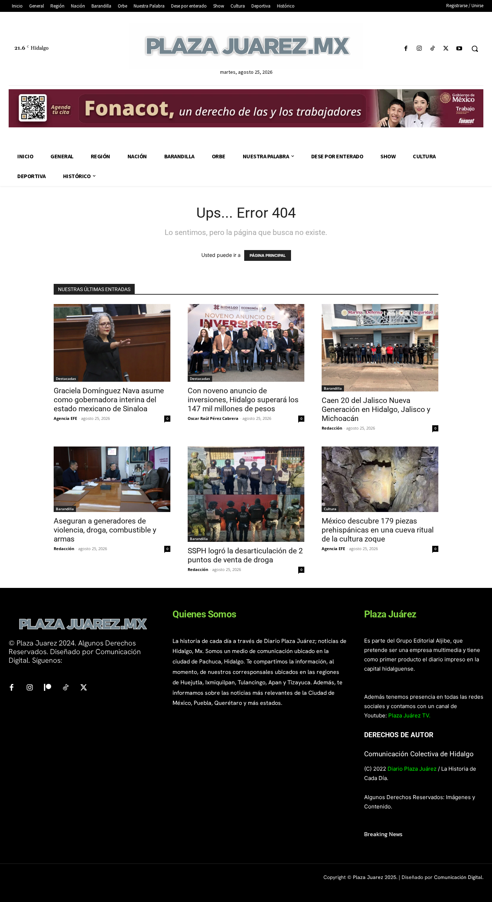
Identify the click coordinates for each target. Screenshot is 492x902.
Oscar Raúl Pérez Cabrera (213, 418)
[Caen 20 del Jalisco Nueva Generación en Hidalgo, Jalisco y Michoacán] (380, 347)
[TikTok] (432, 49)
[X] (446, 49)
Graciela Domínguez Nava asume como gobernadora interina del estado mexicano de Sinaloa (109, 399)
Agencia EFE (65, 418)
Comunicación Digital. (458, 877)
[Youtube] (459, 49)
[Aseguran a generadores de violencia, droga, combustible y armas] (112, 479)
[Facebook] (406, 49)
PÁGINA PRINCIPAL (268, 255)
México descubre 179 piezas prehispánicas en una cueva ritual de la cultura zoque (378, 530)
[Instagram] (419, 49)
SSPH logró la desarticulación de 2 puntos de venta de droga (245, 555)
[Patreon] (47, 688)
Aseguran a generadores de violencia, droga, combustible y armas (105, 530)
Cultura (330, 508)
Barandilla (333, 388)
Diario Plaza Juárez (412, 768)
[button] (474, 48)
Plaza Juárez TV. (409, 715)
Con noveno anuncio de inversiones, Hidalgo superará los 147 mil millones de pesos (243, 399)
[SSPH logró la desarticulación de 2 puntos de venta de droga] (246, 494)
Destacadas (66, 378)
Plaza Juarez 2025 (374, 877)
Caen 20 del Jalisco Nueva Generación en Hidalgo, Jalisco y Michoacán (376, 409)
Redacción (332, 428)
